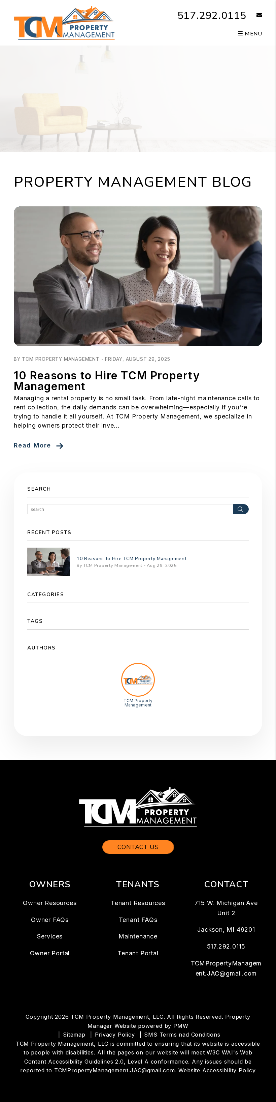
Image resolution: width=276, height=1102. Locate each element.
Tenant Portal (137, 953)
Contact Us (138, 847)
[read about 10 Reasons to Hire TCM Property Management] (138, 276)
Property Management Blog (133, 182)
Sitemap (74, 1034)
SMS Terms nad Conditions (182, 1034)
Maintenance (138, 936)
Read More (32, 445)
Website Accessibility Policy (216, 1070)
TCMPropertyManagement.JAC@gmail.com (114, 1070)
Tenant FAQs (138, 919)
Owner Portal (50, 953)
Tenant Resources (138, 902)
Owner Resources (49, 902)
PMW (180, 1025)
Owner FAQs (50, 919)
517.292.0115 (212, 16)
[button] (254, 15)
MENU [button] (252, 33)
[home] (64, 22)
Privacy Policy (115, 1034)
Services (50, 936)
